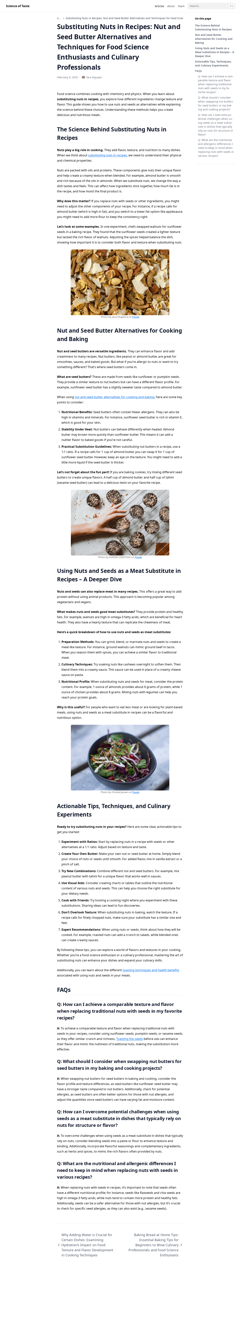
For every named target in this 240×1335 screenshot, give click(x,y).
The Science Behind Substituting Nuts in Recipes (213, 27)
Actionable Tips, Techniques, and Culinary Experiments (213, 63)
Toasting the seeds (129, 1039)
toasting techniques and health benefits (151, 970)
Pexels (135, 317)
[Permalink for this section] (82, 138)
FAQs (198, 71)
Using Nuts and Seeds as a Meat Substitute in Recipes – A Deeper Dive (214, 52)
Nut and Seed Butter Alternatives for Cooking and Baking (213, 38)
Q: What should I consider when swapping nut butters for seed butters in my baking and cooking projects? (215, 103)
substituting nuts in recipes (107, 155)
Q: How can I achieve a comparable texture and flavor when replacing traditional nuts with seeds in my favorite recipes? (215, 84)
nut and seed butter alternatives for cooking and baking (114, 397)
